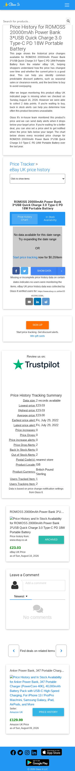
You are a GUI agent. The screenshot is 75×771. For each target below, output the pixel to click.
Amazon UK (16, 712)
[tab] (24, 219)
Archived (51, 539)
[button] (13, 651)
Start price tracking (25, 257)
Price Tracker (22, 164)
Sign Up (37, 325)
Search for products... (16, 21)
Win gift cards (37, 336)
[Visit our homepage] (11, 4)
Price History (48, 712)
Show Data (44, 270)
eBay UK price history (30, 169)
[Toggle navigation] (67, 5)
